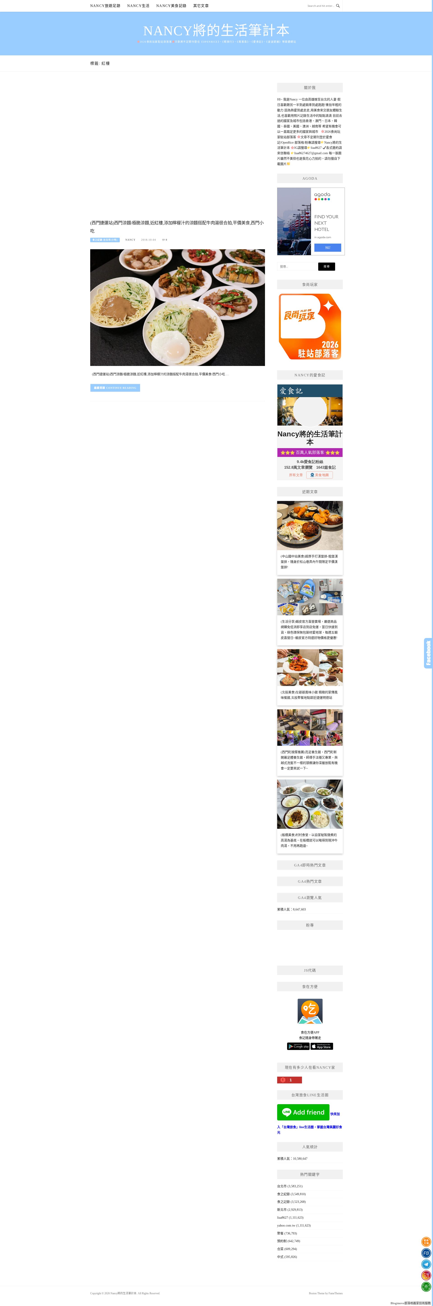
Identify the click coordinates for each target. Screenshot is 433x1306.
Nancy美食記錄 (171, 6)
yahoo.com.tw (286, 1225)
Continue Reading (121, 387)
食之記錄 (283, 1202)
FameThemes (336, 1293)
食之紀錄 (283, 1194)
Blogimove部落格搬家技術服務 (411, 1303)
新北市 (282, 1209)
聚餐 (280, 1233)
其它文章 (201, 6)
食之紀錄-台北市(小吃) (104, 240)
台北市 (282, 1186)
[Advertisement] (177, 150)
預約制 (282, 1241)
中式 (280, 1257)
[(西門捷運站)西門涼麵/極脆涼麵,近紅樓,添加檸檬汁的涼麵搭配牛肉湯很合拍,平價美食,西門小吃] (177, 307)
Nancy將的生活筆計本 (216, 30)
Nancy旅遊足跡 (105, 6)
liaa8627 (282, 1217)
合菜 (280, 1249)
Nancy (130, 239)
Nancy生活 (138, 6)
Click (428, 653)
